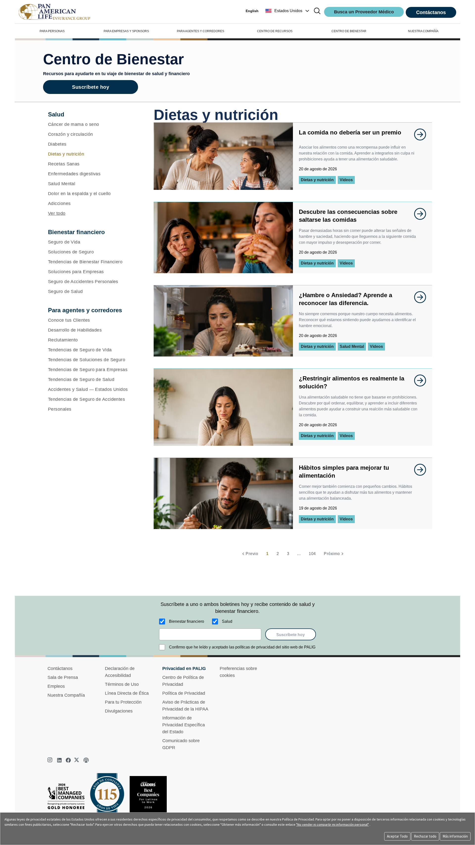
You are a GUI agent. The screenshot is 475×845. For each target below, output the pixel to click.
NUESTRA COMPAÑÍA (423, 31)
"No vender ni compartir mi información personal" (332, 824)
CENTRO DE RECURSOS (274, 31)
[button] (287, 11)
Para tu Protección (123, 702)
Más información (455, 836)
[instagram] (50, 760)
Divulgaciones (119, 711)
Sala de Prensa (63, 677)
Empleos (56, 686)
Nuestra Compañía (66, 695)
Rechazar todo (425, 836)
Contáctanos (431, 12)
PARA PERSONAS (52, 31)
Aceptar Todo (397, 836)
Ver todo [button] (57, 213)
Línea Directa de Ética (127, 693)
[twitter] (77, 760)
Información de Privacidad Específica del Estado (183, 724)
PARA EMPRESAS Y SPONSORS (126, 31)
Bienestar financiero (186, 621)
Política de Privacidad (183, 693)
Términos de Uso (122, 684)
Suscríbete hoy (90, 87)
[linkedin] (59, 760)
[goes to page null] (417, 134)
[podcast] (86, 760)
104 (312, 554)
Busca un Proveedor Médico (364, 11)
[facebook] (68, 760)
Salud (227, 621)
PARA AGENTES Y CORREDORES (200, 31)
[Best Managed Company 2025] (68, 798)
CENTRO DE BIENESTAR (349, 31)
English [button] (252, 11)
